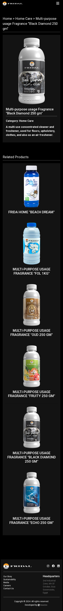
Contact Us (8, 588)
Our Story (7, 576)
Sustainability (9, 579)
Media (6, 582)
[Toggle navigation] (57, 3)
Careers (7, 585)
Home (7, 19)
